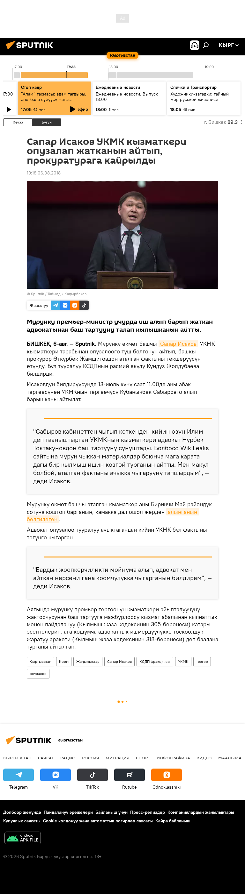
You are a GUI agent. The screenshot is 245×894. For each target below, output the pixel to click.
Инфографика (173, 758)
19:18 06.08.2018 (44, 173)
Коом (64, 661)
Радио (68, 758)
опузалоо (38, 673)
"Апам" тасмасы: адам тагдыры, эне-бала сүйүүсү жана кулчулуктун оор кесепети (53, 99)
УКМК (183, 661)
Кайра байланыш (172, 821)
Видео (204, 758)
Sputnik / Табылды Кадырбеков (58, 293)
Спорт (143, 758)
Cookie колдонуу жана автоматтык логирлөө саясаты (98, 821)
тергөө (202, 661)
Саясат (46, 758)
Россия (90, 758)
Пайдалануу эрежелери (68, 812)
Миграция (118, 758)
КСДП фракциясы (154, 661)
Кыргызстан (40, 661)
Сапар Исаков (178, 343)
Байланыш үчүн (111, 812)
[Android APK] (22, 839)
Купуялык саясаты (22, 821)
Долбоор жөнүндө (22, 812)
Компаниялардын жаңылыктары (200, 812)
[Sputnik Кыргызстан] (31, 50)
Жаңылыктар (88, 661)
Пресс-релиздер (147, 812)
